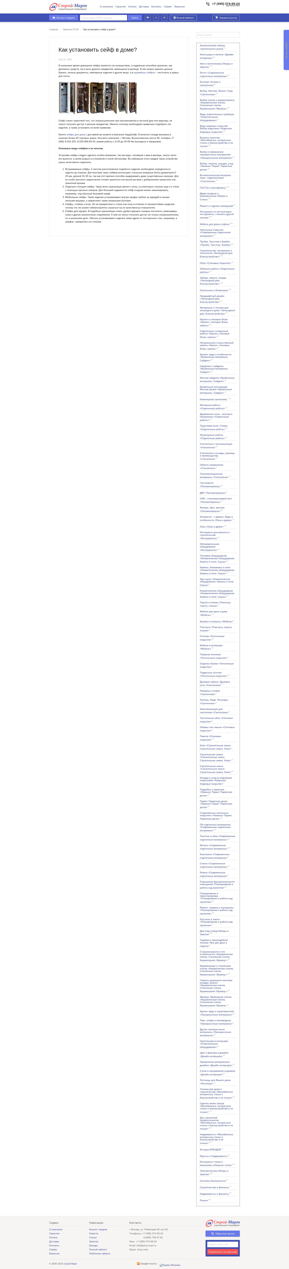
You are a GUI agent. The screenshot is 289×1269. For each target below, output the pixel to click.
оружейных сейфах (144, 72)
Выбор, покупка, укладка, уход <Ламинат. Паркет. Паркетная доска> (216, 166)
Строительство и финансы (215, 1187)
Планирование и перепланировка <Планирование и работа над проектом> (216, 897)
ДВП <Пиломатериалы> (213, 492)
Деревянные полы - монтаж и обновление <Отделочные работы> (216, 417)
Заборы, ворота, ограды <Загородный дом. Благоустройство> (213, 280)
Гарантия (121, 6)
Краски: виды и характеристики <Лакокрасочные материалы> (217, 1013)
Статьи (93, 1237)
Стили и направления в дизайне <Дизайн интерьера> (217, 1073)
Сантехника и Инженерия (215, 290)
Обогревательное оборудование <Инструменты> (210, 547)
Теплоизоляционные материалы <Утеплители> (215, 475)
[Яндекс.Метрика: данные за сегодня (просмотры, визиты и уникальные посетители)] (170, 1265)
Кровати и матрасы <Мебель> (217, 621)
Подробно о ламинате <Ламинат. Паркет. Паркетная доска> (216, 792)
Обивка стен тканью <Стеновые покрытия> (217, 729)
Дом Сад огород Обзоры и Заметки (214, 933)
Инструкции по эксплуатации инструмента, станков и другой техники (217, 214)
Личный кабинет (185, 17)
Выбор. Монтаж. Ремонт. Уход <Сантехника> (216, 93)
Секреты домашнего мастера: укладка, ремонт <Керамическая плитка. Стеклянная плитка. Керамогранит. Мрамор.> (216, 986)
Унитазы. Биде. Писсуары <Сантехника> (214, 701)
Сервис (168, 6)
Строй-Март (70, 1263)
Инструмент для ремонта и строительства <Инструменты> (215, 535)
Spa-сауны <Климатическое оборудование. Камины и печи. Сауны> (217, 582)
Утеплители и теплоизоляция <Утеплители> (216, 446)
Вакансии (179, 6)
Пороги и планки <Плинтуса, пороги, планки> (215, 604)
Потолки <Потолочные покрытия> (212, 638)
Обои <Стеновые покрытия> (216, 262)
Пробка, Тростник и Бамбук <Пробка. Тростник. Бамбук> (216, 243)
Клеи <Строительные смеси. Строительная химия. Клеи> (216, 747)
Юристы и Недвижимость (215, 1155)
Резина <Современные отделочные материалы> (214, 874)
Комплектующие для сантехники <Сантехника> (215, 711)
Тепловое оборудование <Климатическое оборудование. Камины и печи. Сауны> (217, 558)
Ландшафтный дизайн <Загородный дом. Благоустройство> (212, 299)
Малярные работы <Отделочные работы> (213, 407)
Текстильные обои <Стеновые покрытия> (216, 720)
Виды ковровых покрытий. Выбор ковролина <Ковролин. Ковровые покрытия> (216, 129)
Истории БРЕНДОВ (211, 1149)
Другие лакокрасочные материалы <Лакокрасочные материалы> (215, 1032)
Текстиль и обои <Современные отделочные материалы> (217, 838)
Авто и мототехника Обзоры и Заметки (216, 65)
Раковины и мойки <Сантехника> (210, 692)
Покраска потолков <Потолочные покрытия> (214, 656)
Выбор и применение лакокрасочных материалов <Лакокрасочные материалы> (217, 154)
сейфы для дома (76, 134)
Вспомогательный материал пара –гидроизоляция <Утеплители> (215, 178)
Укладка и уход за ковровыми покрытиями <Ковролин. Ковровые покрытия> (216, 780)
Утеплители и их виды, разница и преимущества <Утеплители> (217, 456)
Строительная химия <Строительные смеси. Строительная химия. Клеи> (216, 757)
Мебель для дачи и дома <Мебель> (213, 613)
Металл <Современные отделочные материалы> (215, 847)
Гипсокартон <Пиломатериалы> (211, 485)
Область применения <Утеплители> (211, 466)
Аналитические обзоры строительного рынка (212, 47)
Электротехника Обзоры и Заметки (214, 1172)
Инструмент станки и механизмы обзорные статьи (217, 1163)
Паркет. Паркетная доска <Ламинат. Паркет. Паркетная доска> (216, 804)
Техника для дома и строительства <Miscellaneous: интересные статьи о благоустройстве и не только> (217, 1093)
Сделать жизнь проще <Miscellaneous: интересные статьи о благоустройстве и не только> (216, 1107)
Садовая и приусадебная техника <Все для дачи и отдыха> (214, 943)
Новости (93, 1233)
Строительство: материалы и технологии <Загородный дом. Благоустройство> (216, 253)
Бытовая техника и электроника (210, 84)
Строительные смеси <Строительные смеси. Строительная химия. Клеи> (216, 769)
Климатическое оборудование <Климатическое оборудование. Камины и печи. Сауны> (217, 593)
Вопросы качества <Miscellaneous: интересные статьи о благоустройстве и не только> (216, 141)
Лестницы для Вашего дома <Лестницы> (215, 1082)
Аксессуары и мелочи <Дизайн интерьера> (216, 56)
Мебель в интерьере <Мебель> (211, 647)
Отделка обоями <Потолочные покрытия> (217, 665)
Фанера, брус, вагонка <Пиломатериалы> (212, 509)
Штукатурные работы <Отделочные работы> (213, 437)
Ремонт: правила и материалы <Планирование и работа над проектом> (216, 910)
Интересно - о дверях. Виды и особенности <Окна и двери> (217, 518)
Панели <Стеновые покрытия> (210, 738)
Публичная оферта (99, 1253)
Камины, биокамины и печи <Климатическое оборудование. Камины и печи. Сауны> (217, 570)
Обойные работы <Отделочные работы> (217, 270)
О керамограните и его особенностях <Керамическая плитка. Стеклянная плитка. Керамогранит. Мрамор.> (216, 956)
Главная (53, 29)
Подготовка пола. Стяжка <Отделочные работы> (213, 427)
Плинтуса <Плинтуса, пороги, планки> (216, 629)
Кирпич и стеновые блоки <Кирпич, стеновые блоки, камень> (214, 322)
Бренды (93, 1245)
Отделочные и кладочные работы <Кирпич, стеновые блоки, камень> (214, 334)
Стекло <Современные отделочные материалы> (215, 865)
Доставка (144, 6)
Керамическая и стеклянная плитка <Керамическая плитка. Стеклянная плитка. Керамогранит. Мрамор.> (217, 970)
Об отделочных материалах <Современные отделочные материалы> (215, 827)
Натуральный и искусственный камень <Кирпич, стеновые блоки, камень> (216, 345)
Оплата (132, 6)
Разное (205, 1200)
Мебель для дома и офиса (216, 223)
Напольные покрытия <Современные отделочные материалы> (215, 232)
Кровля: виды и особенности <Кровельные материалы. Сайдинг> (215, 357)
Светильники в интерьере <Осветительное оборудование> (214, 1044)
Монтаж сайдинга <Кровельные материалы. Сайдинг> (217, 379)
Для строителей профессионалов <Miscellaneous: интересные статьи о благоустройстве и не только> (216, 1123)
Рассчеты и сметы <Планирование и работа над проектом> (216, 922)
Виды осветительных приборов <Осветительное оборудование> (217, 117)
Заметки (93, 1241)
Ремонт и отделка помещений (217, 205)
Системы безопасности (214, 1180)
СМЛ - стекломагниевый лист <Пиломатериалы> (216, 500)
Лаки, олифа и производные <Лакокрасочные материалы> (217, 1022)
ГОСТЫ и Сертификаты (214, 187)
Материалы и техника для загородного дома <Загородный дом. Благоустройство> (217, 310)
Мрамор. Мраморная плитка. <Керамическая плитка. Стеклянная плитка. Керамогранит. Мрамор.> (216, 1001)
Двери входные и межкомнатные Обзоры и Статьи (214, 196)
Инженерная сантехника (215, 399)
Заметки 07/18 (71, 29)
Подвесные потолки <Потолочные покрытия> (214, 674)
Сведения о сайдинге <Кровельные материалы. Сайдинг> (214, 369)
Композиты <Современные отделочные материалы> (214, 856)
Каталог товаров (98, 1229)
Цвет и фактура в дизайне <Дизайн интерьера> (214, 1054)
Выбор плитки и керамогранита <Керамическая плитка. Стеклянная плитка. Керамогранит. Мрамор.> (217, 104)
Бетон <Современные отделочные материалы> (215, 74)
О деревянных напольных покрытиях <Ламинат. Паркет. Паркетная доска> (216, 816)
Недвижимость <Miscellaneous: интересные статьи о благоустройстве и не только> (217, 1138)
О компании (106, 6)
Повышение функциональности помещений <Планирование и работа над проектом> (217, 884)
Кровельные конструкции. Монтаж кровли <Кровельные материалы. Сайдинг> (216, 389)
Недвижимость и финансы (215, 1193)
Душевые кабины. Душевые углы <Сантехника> (215, 683)
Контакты (156, 6)
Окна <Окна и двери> (213, 526)
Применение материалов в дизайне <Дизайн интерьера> (217, 1064)
